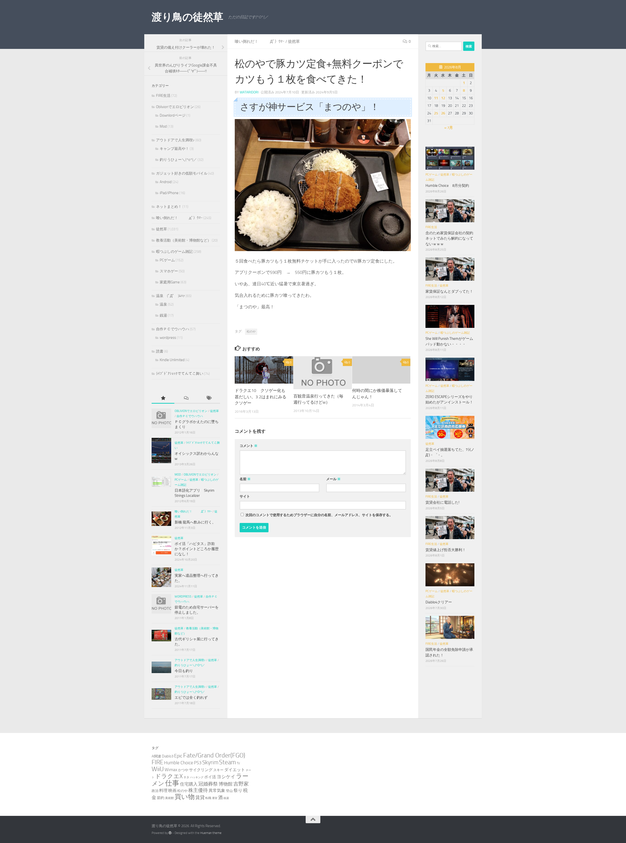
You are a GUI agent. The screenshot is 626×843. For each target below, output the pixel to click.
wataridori (249, 92)
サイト (245, 496)
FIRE (157, 762)
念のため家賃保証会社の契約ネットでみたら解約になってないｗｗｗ (449, 238)
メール (333, 479)
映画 (172, 790)
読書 (159, 351)
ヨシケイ (226, 776)
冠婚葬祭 (208, 784)
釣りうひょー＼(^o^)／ (178, 159)
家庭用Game (170, 282)
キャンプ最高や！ (174, 148)
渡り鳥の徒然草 (187, 17)
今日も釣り (184, 671)
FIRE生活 (163, 95)
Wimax (171, 769)
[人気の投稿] (163, 398)
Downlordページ (173, 115)
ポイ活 (210, 777)
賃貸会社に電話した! (442, 502)
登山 (229, 791)
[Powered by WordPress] (170, 832)
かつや (183, 770)
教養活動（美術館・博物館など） (183, 240)
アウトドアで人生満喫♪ (175, 140)
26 (443, 113)
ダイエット (234, 769)
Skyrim (210, 762)
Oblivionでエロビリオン (175, 107)
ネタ (186, 777)
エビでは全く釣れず (191, 697)
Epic (178, 756)
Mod (163, 126)
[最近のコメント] (185, 398)
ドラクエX (169, 776)
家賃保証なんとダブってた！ (449, 291)
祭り (238, 790)
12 (443, 98)
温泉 (163, 304)
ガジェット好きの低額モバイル (181, 173)
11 (436, 98)
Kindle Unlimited (172, 360)
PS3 (197, 762)
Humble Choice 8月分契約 (447, 185)
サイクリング (200, 769)
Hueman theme (211, 833)
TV (238, 763)
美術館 (169, 798)
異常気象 (217, 790)
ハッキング (196, 777)
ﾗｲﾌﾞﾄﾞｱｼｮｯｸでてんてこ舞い (179, 373)
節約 (160, 798)
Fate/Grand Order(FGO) (214, 755)
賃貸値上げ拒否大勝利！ (445, 550)
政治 (155, 791)
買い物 (185, 797)
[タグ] (208, 398)
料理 (163, 790)
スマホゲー (169, 271)
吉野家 (241, 784)
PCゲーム (167, 260)
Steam (227, 762)
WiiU (158, 769)
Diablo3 (167, 756)
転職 (208, 798)
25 (436, 113)
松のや (251, 331)
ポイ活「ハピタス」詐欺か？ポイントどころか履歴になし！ (197, 549)
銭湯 (163, 315)
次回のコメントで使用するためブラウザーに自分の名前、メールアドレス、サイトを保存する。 (319, 515)
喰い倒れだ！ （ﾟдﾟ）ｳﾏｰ (259, 41)
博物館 (226, 784)
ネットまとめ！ (169, 206)
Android (166, 182)
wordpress (168, 337)
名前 (245, 479)
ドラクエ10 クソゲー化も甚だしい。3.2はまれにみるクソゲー (260, 396)
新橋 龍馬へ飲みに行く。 (195, 522)
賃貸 (200, 797)
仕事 (172, 783)
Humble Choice (178, 762)
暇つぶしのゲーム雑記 (174, 251)
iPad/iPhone (169, 193)
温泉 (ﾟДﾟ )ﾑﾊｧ (170, 296)
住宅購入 (189, 784)
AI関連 (156, 756)
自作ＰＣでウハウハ (172, 329)
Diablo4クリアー (438, 602)
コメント (248, 446)
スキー (218, 770)
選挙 (214, 798)
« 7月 (448, 127)
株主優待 (198, 790)
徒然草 (294, 41)
